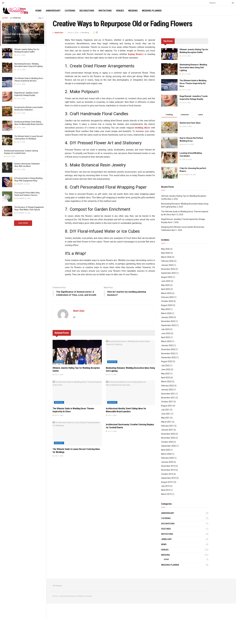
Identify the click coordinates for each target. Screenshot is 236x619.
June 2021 (165, 414)
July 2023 (165, 329)
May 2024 (165, 309)
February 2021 (167, 426)
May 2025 (165, 285)
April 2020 (165, 450)
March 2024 (166, 313)
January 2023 (167, 345)
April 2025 (165, 289)
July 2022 (165, 365)
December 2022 (168, 349)
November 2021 (168, 398)
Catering (70, 10)
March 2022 (166, 381)
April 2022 (165, 377)
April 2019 (165, 490)
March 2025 (166, 293)
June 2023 (165, 333)
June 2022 (165, 369)
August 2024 (166, 305)
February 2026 (167, 261)
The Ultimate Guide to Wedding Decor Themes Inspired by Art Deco (193, 83)
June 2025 (165, 281)
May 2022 (165, 373)
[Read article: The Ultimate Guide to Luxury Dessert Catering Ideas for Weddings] (77, 433)
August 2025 (166, 277)
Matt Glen (59, 33)
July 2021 (165, 410)
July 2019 (165, 486)
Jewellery (166, 539)
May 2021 (165, 418)
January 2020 (167, 462)
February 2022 (167, 386)
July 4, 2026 (58, 374)
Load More (23, 223)
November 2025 (168, 269)
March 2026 (166, 257)
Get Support (57, 586)
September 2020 (168, 446)
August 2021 (166, 406)
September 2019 (168, 478)
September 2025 (168, 273)
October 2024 (167, 301)
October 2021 (167, 402)
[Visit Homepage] (15, 10)
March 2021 (166, 422)
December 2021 (168, 394)
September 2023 (168, 325)
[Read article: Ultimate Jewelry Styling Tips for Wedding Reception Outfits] (77, 352)
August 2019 (166, 482)
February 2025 (167, 297)
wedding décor (142, 127)
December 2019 (168, 466)
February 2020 (167, 458)
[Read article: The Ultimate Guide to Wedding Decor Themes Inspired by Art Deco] (77, 392)
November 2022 (168, 353)
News (163, 544)
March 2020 (166, 454)
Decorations (86, 10)
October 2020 (167, 442)
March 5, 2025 (73, 33)
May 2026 (165, 249)
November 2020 (168, 438)
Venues (120, 10)
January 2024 (167, 317)
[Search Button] (232, 3)
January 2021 (167, 430)
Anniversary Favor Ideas (190, 123)
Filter (40, 18)
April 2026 (165, 253)
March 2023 (166, 341)
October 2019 (167, 474)
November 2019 (168, 470)
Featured (166, 529)
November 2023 (168, 321)
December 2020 (168, 434)
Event (166, 559)
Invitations (105, 10)
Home (38, 10)
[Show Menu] (3, 3)
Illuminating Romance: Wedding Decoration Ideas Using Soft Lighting (193, 67)
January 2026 (167, 265)
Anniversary (53, 10)
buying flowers (136, 54)
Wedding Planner (152, 10)
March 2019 (166, 494)
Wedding (133, 10)
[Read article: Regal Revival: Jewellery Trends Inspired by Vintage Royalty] (169, 101)
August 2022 (166, 361)
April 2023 (165, 337)
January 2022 (167, 389)
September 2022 (168, 357)
